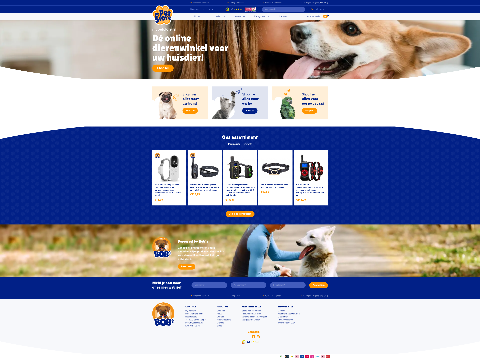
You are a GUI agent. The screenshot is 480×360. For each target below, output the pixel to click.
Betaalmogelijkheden (251, 311)
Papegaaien (259, 17)
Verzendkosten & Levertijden (254, 317)
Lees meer (186, 266)
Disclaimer (283, 317)
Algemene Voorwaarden (289, 314)
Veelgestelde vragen (251, 320)
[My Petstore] (162, 15)
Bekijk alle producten (240, 214)
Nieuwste (247, 144)
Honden (217, 17)
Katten (238, 17)
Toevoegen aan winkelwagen (181, 200)
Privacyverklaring (286, 320)
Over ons (221, 311)
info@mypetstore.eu (194, 323)
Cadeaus (283, 17)
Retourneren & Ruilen (251, 314)
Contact (220, 317)
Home (197, 17)
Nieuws (220, 314)
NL (209, 9)
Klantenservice (197, 9)
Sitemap (220, 323)
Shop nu (163, 68)
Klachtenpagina (224, 320)
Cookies (281, 311)
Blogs (219, 326)
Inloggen (320, 9)
